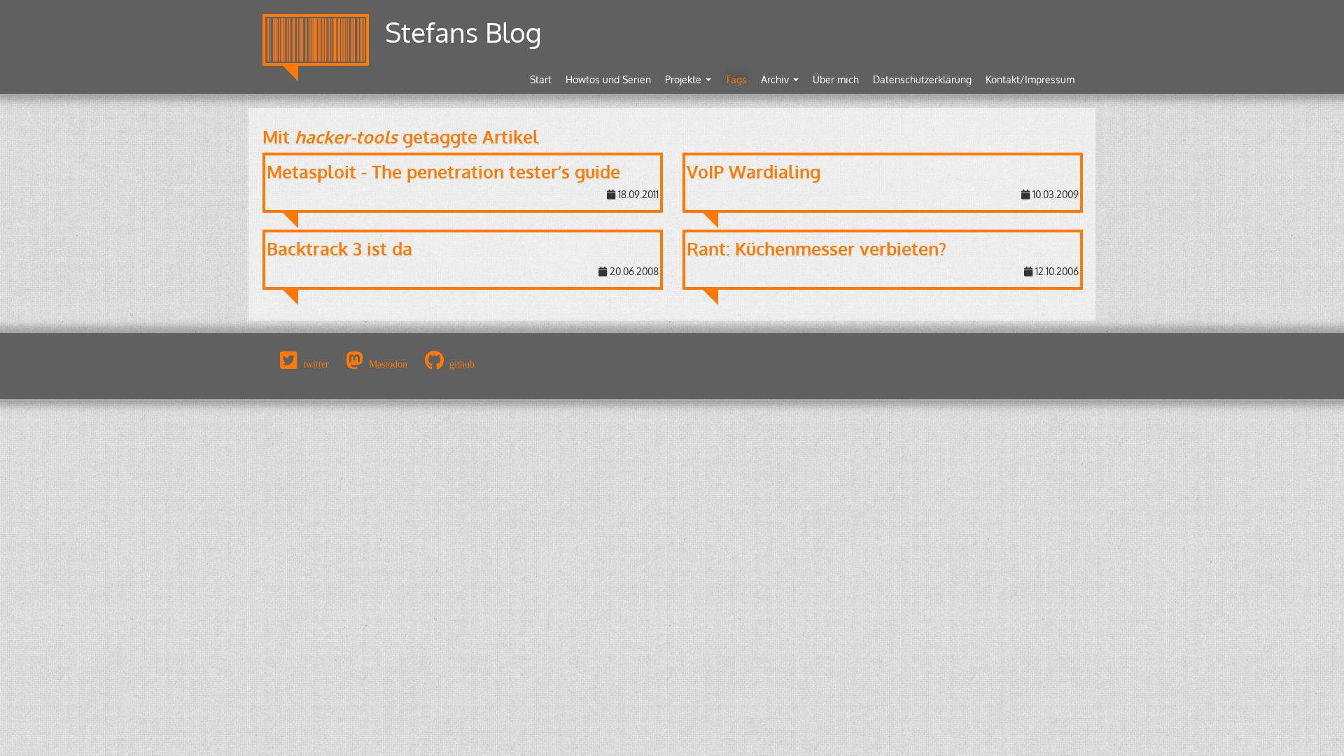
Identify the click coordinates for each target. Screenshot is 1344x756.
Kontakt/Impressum (1030, 79)
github (462, 364)
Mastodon (388, 364)
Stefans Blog (463, 32)
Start (541, 79)
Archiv (776, 79)
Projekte (684, 79)
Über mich (836, 79)
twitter (316, 364)
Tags (736, 79)
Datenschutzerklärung (922, 79)
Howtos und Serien (608, 79)
